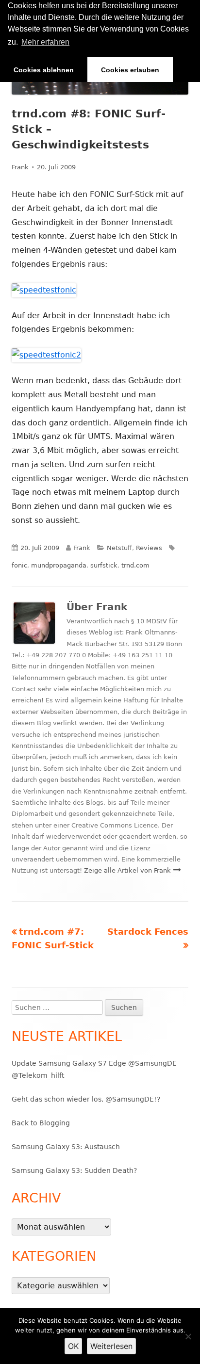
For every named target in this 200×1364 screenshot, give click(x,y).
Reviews (149, 548)
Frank (20, 167)
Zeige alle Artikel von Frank (128, 870)
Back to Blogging (41, 1123)
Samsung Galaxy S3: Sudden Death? (74, 1170)
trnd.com (135, 565)
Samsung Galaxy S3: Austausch (66, 1147)
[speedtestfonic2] (46, 354)
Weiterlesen (111, 1346)
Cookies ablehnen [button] (44, 70)
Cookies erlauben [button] (130, 70)
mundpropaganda (58, 565)
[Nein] (188, 1336)
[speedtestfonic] (44, 289)
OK (73, 1346)
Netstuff (119, 548)
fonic (19, 565)
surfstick (103, 565)
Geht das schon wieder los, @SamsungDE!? (86, 1099)
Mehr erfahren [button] (45, 42)
